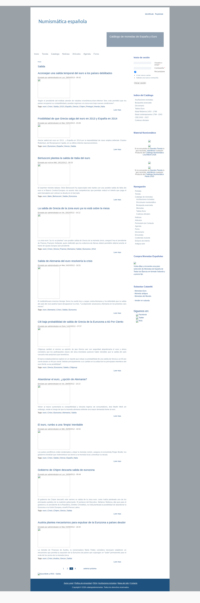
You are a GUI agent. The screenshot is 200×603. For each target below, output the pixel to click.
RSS (140, 321)
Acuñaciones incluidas (144, 100)
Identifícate (149, 14)
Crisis (50, 107)
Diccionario (139, 106)
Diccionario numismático (146, 202)
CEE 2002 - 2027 (142, 117)
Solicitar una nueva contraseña (147, 78)
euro (44, 107)
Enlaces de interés (142, 241)
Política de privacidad (83, 583)
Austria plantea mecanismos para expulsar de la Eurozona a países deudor (82, 522)
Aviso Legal (68, 583)
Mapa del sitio (123, 583)
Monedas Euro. (141, 291)
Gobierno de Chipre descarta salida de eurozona (66, 469)
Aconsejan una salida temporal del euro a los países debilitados (75, 73)
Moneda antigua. (141, 293)
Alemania (71, 249)
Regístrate (159, 14)
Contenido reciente (142, 238)
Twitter (141, 318)
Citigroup (73, 367)
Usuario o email (158, 64)
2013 (62, 107)
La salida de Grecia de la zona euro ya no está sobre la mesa (74, 208)
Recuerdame (159, 72)
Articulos (138, 220)
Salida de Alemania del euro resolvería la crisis (65, 261)
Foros (96, 54)
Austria (56, 558)
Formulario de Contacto (144, 223)
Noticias (66, 54)
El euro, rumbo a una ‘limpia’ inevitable (60, 424)
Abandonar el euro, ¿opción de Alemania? (62, 379)
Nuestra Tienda (156, 149)
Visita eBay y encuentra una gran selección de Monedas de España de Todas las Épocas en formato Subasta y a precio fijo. (149, 270)
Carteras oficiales (142, 120)
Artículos (76, 54)
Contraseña (159, 68)
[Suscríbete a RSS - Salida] (49, 574)
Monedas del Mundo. (143, 296)
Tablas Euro (140, 109)
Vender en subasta (142, 301)
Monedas (140, 208)
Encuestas (139, 235)
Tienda (45, 54)
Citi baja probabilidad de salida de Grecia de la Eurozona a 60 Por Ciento (80, 321)
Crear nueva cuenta (143, 75)
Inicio (36, 54)
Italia (103, 107)
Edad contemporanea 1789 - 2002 (148, 114)
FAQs (95, 583)
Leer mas (117, 110)
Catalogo (55, 54)
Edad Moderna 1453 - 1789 (146, 112)
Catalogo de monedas (144, 197)
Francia (63, 249)
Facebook (142, 315)
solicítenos (151, 151)
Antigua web (140, 244)
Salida (56, 107)
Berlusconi (57, 196)
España (68, 107)
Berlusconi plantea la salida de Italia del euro (64, 158)
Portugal (89, 107)
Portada (138, 191)
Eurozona (51, 146)
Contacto (133, 583)
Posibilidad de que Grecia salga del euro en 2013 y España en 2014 (77, 118)
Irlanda (97, 107)
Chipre (82, 107)
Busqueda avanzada (143, 103)
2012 (94, 249)
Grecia (75, 107)
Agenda (87, 54)
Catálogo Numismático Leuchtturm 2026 (153, 154)
